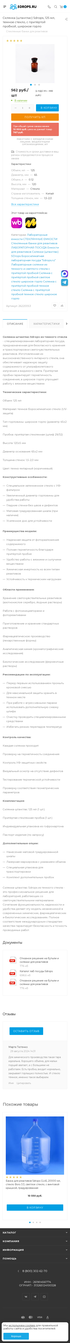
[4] (17, 40)
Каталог (9, 1232)
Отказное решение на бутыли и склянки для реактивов (39, 960)
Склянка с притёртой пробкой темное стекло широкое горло (34, 294)
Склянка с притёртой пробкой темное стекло (34, 286)
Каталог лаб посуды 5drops (36, 971)
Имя (11, 1083)
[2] (10, 40)
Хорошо (16, 1336)
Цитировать (23, 1083)
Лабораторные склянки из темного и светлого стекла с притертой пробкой (30, 269)
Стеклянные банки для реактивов (34, 243)
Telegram (35, 1293)
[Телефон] (49, 7)
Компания (11, 1241)
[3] (14, 40)
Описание (15, 323)
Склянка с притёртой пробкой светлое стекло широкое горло (31, 277)
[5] (21, 40)
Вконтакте (26, 1293)
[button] (31, 84)
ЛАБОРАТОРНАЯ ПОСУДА (29, 247)
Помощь (9, 1258)
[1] (7, 40)
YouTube (44, 1293)
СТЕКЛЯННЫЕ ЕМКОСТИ (40, 239)
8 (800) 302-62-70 (34, 1271)
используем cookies (22, 1325)
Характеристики (46, 323)
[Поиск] (55, 7)
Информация (13, 1249)
